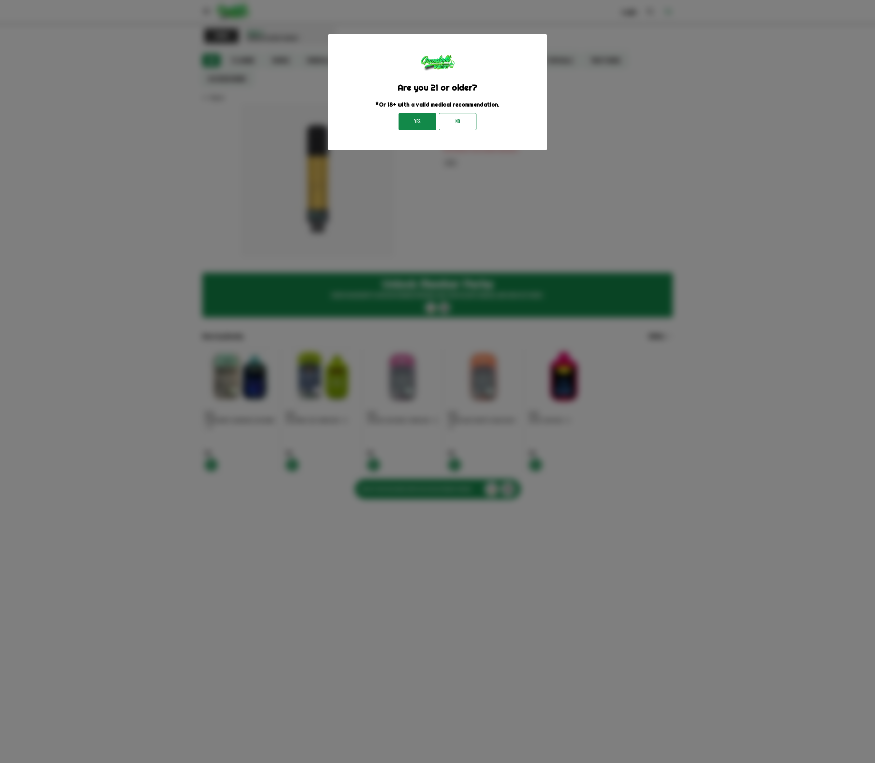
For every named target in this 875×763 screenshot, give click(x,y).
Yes (417, 121)
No (457, 121)
